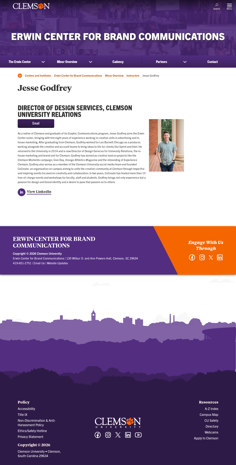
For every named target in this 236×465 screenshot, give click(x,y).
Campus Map (209, 414)
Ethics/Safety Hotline (32, 431)
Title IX (22, 414)
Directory (212, 426)
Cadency (118, 61)
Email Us (39, 263)
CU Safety (211, 420)
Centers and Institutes (38, 75)
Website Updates (57, 263)
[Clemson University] (31, 9)
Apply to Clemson (206, 438)
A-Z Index (211, 408)
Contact (212, 61)
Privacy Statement (30, 436)
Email (35, 123)
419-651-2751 (22, 263)
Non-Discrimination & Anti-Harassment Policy (36, 422)
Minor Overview (67, 61)
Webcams (211, 432)
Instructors (132, 75)
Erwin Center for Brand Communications (78, 75)
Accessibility (26, 408)
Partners (161, 61)
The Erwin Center (20, 61)
